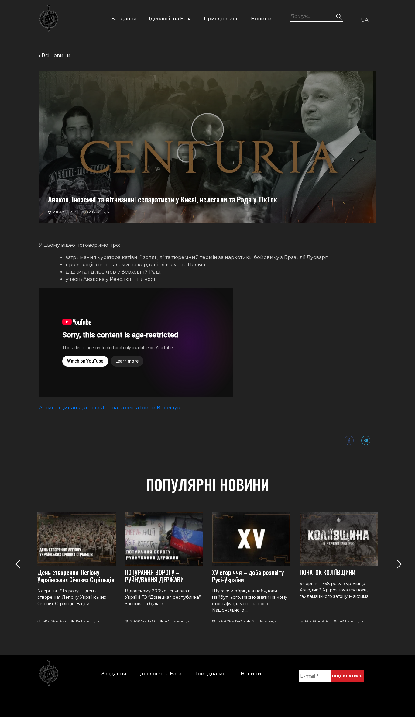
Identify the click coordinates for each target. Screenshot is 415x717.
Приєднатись (221, 19)
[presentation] (17, 564)
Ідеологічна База (170, 19)
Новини (261, 19)
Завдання (124, 19)
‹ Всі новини (54, 55)
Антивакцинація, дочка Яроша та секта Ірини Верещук (109, 408)
